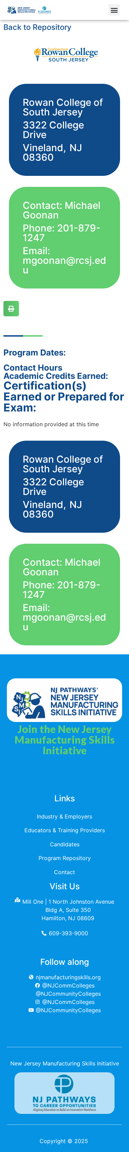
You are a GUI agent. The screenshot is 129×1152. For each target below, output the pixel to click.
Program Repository (65, 858)
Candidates (64, 844)
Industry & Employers (64, 816)
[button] (114, 9)
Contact (64, 872)
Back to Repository (37, 27)
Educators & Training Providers (64, 830)
